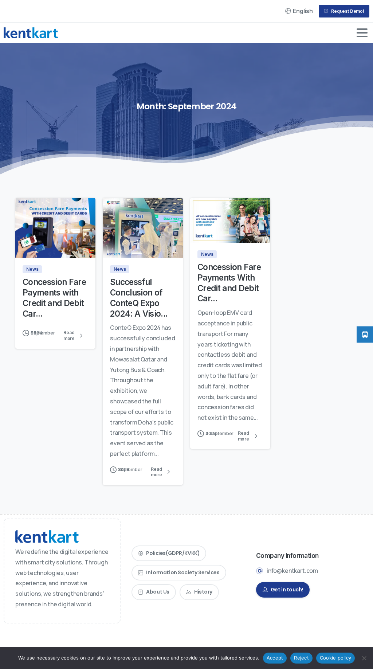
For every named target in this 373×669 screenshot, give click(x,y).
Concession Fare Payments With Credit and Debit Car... (229, 282)
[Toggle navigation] (362, 33)
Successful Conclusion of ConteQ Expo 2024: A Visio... (139, 297)
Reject (301, 658)
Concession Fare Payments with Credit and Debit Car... (54, 297)
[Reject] (364, 658)
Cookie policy (335, 658)
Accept (275, 658)
